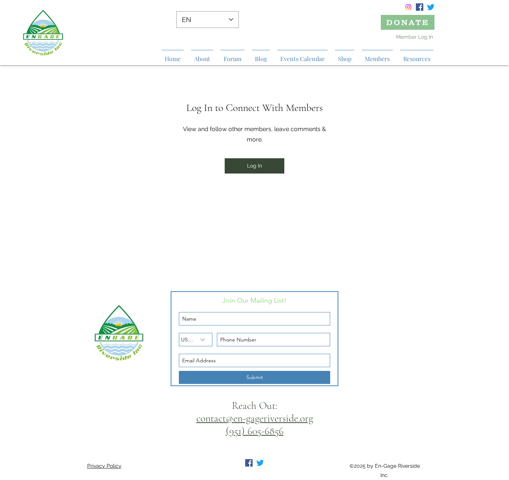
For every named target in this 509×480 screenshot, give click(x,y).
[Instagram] (408, 7)
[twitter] (430, 7)
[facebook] (419, 7)
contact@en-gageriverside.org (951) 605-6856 (254, 424)
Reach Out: (254, 405)
